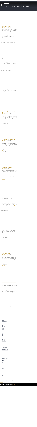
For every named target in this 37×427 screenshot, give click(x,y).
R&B (2, 335)
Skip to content (2, 0)
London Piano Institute (5, 349)
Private (3, 320)
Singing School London (5, 321)
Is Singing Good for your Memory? (8, 76)
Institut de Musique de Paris (5, 358)
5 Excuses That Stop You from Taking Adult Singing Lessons (8, 274)
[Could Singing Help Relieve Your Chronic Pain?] (9, 132)
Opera (3, 329)
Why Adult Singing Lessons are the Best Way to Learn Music (8, 216)
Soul (2, 334)
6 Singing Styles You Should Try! (8, 246)
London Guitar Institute (5, 350)
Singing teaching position (5, 347)
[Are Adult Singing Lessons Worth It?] (9, 19)
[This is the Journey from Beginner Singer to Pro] (9, 188)
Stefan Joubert (3, 27)
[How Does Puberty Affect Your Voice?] (9, 160)
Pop (2, 333)
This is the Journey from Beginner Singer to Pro (8, 188)
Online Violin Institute (4, 374)
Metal (3, 336)
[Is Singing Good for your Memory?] (9, 76)
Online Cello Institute (4, 375)
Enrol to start (3, 326)
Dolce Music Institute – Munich (5, 362)
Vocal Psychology (4, 341)
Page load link (1, 382)
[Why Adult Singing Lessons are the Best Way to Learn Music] (9, 216)
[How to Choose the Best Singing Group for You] (9, 48)
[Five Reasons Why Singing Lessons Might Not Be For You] (9, 104)
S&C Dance (3, 368)
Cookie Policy (3, 312)
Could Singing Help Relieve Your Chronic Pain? (8, 132)
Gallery (10, 18)
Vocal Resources (4, 340)
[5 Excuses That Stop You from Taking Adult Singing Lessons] (9, 274)
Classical (3, 328)
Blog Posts (3, 339)
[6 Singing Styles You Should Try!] (9, 246)
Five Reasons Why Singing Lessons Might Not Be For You (8, 104)
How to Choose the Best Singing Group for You (8, 48)
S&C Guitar (3, 367)
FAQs (3, 325)
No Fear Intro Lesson (4, 322)
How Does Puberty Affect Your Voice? (8, 159)
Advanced (3, 319)
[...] (4, 177)
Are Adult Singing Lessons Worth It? (8, 18)
